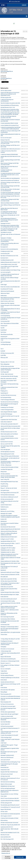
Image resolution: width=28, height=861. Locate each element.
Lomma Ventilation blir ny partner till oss (10, 125)
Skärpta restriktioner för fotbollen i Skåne (10, 561)
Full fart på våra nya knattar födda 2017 (9, 424)
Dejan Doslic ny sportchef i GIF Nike (9, 579)
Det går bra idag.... (5, 483)
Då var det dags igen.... (6, 449)
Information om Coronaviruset (7, 648)
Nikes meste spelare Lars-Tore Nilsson (9, 434)
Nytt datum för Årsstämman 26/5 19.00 (9, 255)
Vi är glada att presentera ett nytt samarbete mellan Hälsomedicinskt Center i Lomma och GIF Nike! (10, 175)
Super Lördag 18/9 (5, 479)
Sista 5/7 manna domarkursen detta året (10, 798)
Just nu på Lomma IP (5, 759)
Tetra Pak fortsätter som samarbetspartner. (10, 178)
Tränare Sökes (4, 634)
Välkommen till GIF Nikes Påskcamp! (9, 531)
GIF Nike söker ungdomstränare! (8, 711)
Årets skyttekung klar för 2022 (7, 453)
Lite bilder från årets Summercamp (8, 395)
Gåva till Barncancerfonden (7, 334)
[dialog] (14, 850)
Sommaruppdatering (5, 315)
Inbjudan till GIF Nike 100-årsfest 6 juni (9, 771)
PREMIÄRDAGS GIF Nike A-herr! (8, 786)
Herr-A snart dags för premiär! (7, 616)
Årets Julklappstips (5, 364)
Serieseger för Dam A (5, 223)
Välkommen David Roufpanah (7, 291)
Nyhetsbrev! (3, 570)
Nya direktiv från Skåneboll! (7, 545)
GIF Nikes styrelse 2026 (6, 97)
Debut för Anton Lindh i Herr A (7, 301)
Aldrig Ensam (4, 471)
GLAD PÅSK (3, 355)
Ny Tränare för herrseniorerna (7, 704)
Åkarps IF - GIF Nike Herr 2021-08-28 (9, 488)
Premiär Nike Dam (5, 767)
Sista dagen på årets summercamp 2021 (10, 492)
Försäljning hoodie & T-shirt (7, 251)
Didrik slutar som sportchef (7, 586)
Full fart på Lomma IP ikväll (7, 774)
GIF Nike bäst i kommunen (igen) (8, 706)
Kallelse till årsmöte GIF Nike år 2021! (9, 536)
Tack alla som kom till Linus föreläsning (9, 401)
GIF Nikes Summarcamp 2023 (7, 353)
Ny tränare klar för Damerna (7, 441)
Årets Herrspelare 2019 (6, 702)
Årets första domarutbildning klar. (8, 658)
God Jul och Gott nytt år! (6, 137)
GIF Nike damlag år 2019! (6, 802)
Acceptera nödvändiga (7, 857)
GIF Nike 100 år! (4, 811)
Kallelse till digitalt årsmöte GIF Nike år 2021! (10, 529)
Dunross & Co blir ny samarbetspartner (9, 249)
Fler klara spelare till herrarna (7, 675)
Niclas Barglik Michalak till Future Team (9, 481)
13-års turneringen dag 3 (6, 737)
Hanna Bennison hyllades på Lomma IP (9, 497)
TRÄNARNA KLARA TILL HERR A (8, 552)
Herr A (2, 348)
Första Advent (4, 687)
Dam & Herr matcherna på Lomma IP (9, 598)
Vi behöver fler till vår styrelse (7, 436)
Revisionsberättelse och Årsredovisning (10, 105)
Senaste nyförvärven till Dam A (7, 682)
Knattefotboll (4, 330)
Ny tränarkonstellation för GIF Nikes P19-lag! (10, 270)
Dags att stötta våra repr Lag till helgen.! (9, 714)
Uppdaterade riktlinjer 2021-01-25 (8, 541)
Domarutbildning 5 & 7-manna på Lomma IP (10, 807)
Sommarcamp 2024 (5, 321)
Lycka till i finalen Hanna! (6, 504)
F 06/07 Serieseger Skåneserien (8, 399)
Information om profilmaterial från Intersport (10, 696)
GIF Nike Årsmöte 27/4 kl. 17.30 (8, 107)
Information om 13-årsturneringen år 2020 (10, 661)
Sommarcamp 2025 (5, 253)
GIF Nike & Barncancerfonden (7, 366)
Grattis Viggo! (4, 284)
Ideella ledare (4, 295)
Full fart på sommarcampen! (7, 726)
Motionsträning (4, 820)
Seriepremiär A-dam (5, 769)
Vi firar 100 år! (4, 796)
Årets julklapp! (4, 692)
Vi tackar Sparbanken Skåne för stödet (9, 123)
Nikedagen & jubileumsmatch (7, 755)
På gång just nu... (4, 390)
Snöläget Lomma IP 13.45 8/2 (7, 539)
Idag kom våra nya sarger (6, 784)
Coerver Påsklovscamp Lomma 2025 (9, 264)
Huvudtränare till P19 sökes (7, 289)
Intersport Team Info (5, 140)
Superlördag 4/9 (4, 486)
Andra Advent (4, 679)
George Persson (4, 673)
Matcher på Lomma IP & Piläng (7, 511)
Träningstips (3, 646)
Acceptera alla (19, 857)
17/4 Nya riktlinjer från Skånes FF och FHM (10, 638)
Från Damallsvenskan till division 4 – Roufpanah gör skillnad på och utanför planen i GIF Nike (9, 220)
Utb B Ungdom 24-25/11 (6, 816)
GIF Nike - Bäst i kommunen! (7, 374)
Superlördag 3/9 (4, 393)
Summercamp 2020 (5, 624)
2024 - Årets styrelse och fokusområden (10, 323)
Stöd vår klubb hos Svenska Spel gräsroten (10, 813)
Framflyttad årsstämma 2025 (7, 260)
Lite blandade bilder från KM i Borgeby (9, 376)
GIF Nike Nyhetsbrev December (8, 451)
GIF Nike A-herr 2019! (5, 776)
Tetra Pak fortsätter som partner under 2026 (10, 103)
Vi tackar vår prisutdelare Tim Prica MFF (9, 735)
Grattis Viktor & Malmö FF (6, 421)
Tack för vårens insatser (6, 90)
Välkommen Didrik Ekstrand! (7, 757)
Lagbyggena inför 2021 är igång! (8, 547)
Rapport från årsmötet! (6, 656)
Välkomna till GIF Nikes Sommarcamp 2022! (10, 426)
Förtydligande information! (7, 641)
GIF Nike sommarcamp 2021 (7, 499)
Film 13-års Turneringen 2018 (7, 839)
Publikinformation (5, 507)
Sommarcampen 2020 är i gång (8, 601)
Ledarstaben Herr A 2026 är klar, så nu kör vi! (10, 148)
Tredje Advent (4, 671)
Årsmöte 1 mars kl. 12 (5, 663)
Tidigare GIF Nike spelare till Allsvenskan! (10, 456)
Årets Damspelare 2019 (6, 694)
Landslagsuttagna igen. (6, 344)
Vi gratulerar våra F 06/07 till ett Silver (9, 419)
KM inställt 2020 (4, 576)
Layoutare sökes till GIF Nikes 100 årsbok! (10, 800)
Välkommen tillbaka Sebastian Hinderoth (10, 203)
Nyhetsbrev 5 (3, 509)
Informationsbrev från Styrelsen (8, 689)
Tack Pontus (3, 332)
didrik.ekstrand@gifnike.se (7, 71)
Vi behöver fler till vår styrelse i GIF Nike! (9, 467)
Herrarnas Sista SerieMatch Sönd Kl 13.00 (10, 832)
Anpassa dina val (6, 853)
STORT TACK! (3, 743)
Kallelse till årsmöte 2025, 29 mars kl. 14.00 (10, 262)
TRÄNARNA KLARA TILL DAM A (8, 550)
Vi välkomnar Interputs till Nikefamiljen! (9, 154)
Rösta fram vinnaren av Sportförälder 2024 (10, 286)
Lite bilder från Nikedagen (6, 414)
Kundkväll (3, 351)
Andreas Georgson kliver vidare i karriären (10, 592)
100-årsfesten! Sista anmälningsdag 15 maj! (10, 761)
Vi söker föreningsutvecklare (7, 409)
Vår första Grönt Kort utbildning (8, 781)
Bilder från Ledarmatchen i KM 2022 (8, 378)
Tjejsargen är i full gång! (6, 238)
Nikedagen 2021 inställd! (6, 513)
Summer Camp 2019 (5, 724)
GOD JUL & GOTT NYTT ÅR (7, 444)
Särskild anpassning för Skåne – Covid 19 (10, 543)
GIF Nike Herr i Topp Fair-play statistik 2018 (10, 824)
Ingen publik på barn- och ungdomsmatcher (10, 632)
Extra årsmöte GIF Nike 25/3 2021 (8, 526)
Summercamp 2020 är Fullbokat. (8, 619)
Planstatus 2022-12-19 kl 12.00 (7, 362)
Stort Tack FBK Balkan (5, 721)
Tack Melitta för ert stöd (6, 232)
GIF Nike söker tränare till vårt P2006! (9, 581)
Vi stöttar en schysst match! (7, 716)
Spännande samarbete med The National (10, 180)
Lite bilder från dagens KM (6, 469)
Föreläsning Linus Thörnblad (7, 407)
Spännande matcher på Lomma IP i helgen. (10, 572)
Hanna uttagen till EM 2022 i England (9, 411)
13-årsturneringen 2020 (6, 651)
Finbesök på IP (4, 325)
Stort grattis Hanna (5, 490)
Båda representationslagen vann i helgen (10, 594)
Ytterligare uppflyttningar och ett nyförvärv (10, 677)
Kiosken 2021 (4, 519)
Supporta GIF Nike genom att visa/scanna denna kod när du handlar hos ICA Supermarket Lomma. (10, 94)
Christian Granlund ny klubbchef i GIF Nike (10, 574)
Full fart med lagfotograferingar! (8, 788)
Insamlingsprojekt (5, 372)
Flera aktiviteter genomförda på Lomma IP (10, 805)
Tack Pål (2, 327)
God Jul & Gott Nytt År (5, 272)
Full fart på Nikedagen (5, 342)
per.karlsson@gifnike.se (6, 78)
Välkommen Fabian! (5, 293)
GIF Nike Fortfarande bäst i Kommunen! (9, 822)
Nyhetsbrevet (4, 521)
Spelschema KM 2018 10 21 (7, 827)
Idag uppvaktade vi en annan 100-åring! (9, 794)
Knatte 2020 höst (4, 596)
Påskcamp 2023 (4, 357)
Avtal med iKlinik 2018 (5, 837)
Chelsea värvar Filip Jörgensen (7, 303)
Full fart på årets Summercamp (7, 494)
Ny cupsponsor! (4, 246)
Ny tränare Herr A (4, 257)
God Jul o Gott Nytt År (5, 668)
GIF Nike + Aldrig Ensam (6, 465)
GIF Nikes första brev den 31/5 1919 (9, 431)
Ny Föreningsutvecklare (6, 397)
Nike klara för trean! (5, 834)
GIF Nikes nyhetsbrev (5, 473)
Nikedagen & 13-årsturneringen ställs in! (9, 626)
